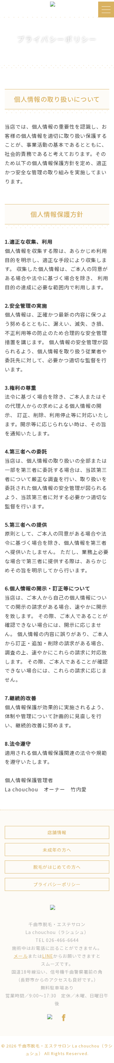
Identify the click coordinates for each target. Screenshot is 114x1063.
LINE (47, 956)
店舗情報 (57, 832)
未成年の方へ (57, 850)
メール (21, 956)
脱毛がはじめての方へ (57, 867)
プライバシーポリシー (57, 884)
